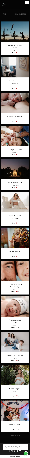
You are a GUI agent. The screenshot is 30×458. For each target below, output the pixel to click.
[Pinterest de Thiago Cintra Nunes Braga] (14, 451)
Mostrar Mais (15, 436)
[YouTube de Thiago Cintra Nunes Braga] (20, 451)
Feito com (15, 456)
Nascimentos (20, 14)
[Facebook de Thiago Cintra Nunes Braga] (9, 451)
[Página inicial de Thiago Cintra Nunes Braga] (4, 4)
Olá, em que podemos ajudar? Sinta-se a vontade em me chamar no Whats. (13, 447)
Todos (5, 14)
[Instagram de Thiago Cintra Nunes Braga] (12, 451)
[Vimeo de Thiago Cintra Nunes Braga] (17, 451)
